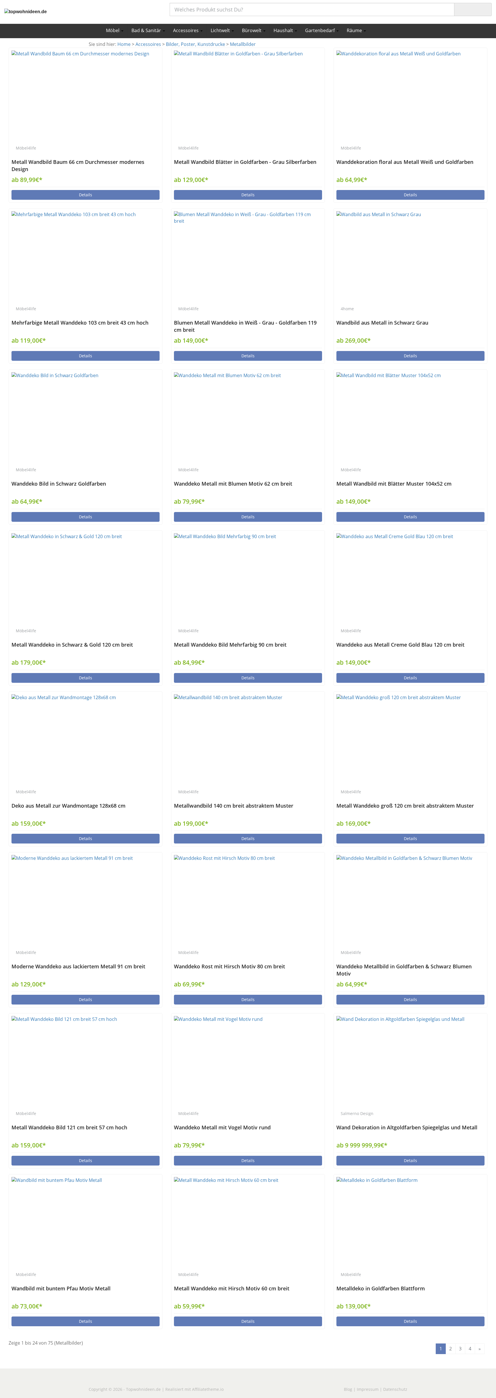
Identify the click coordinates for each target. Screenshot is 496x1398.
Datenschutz (395, 1389)
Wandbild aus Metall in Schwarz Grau (382, 322)
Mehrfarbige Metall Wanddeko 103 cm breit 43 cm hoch (79, 322)
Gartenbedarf (320, 30)
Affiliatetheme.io (208, 1389)
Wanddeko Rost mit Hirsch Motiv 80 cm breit (229, 966)
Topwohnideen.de (143, 1389)
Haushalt (284, 30)
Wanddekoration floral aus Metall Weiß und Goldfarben (404, 161)
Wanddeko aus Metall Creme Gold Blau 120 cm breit (400, 644)
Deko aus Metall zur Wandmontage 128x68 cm (68, 805)
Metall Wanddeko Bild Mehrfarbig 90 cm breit (230, 644)
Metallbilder (243, 44)
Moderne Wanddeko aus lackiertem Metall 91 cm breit (78, 966)
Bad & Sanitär (146, 30)
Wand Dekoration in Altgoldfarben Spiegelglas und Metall (406, 1127)
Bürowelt (252, 30)
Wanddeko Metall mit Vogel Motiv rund (222, 1127)
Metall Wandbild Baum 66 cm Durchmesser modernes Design (77, 165)
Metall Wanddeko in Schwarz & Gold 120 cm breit (72, 644)
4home (347, 308)
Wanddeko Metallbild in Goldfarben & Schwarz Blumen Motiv (404, 970)
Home (124, 44)
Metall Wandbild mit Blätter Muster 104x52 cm (394, 483)
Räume (355, 30)
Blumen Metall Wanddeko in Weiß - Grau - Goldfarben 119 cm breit (245, 326)
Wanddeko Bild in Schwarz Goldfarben (58, 483)
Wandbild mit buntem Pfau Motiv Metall (61, 1288)
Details (85, 194)
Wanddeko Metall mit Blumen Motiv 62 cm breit (233, 483)
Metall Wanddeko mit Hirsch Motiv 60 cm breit (231, 1288)
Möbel (113, 30)
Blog (348, 1389)
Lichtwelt (221, 30)
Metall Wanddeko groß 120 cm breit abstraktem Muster (405, 805)
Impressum (368, 1389)
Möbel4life (26, 148)
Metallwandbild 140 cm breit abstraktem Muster (233, 805)
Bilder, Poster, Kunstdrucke (195, 44)
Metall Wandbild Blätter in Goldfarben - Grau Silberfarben (245, 161)
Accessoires (186, 30)
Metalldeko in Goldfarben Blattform (380, 1288)
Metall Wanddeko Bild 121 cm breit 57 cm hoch (69, 1127)
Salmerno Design (357, 1113)
